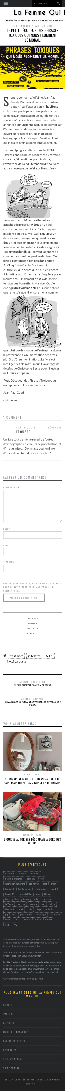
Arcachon (9, 873)
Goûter (8, 1004)
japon (26, 899)
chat (45, 883)
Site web (8, 562)
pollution (50, 909)
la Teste (9, 904)
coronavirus (40, 889)
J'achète (8, 1013)
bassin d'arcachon (13, 878)
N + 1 (49, 656)
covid (53, 889)
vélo (7, 924)
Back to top (31, 1084)
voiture (48, 919)
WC (15, 924)
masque (33, 904)
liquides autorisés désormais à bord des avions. (32, 841)
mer (43, 904)
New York (9, 909)
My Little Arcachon (16, 1032)
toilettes (27, 919)
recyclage (41, 914)
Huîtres (47, 894)
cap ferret (33, 883)
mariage (21, 904)
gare (38, 894)
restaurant (55, 914)
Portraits (10, 1050)
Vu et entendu (21, 25)
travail (38, 919)
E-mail (8, 545)
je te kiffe (34, 656)
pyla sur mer (26, 914)
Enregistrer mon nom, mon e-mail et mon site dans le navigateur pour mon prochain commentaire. (32, 587)
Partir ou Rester (14, 1041)
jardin (35, 899)
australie (35, 873)
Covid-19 (9, 894)
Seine (7, 919)
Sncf (16, 919)
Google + (32, 634)
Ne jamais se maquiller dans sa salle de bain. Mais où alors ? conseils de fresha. (32, 781)
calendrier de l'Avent (15, 883)
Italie (16, 899)
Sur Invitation (13, 1059)
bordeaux (31, 878)
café (42, 878)
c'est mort (16, 656)
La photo (9, 1023)
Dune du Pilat (25, 894)
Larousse (47, 899)
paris (29, 909)
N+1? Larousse (16, 661)
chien (53, 883)
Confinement (24, 889)
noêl (21, 909)
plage (38, 909)
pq (6, 914)
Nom (6, 528)
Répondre (55, 427)
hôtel (7, 899)
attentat (22, 873)
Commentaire (12, 487)
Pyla (14, 914)
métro (52, 904)
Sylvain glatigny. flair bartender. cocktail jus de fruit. (32, 701)
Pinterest (32, 629)
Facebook (32, 619)
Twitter (32, 624)
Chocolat (9, 889)
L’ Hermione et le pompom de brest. (33, 683)
